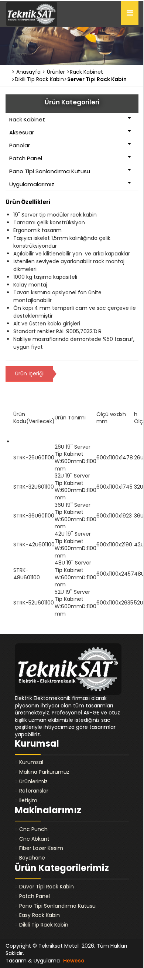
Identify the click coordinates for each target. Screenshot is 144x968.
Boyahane (32, 857)
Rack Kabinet (27, 119)
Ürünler (55, 72)
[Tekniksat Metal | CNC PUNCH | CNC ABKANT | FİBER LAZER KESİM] (32, 13)
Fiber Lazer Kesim (41, 848)
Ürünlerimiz (33, 781)
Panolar (19, 145)
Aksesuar (21, 132)
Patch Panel (25, 158)
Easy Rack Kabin (39, 915)
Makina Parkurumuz (44, 772)
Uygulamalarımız (31, 184)
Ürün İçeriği (29, 373)
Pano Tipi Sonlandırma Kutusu (49, 171)
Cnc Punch (33, 829)
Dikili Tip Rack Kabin (43, 924)
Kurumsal (31, 762)
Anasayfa (28, 72)
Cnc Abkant (34, 839)
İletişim (28, 800)
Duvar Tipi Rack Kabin (46, 886)
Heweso (74, 960)
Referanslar (33, 790)
